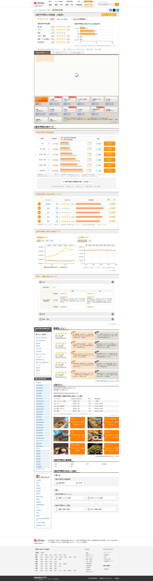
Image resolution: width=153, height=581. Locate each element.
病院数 (38, 515)
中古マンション (81, 49)
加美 (48, 221)
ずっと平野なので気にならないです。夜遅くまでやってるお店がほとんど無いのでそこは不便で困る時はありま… (107, 336)
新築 (56, 4)
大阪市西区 (39, 393)
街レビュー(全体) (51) (41, 337)
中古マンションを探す (96, 498)
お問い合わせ (107, 559)
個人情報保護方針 (92, 578)
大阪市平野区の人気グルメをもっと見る (107, 456)
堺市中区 (38, 453)
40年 (51, 240)
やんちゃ (107, 445)
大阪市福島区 (39, 388)
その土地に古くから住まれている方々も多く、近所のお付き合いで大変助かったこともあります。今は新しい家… (83, 375)
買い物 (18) (39, 351)
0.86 (66, 110)
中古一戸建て (98, 49)
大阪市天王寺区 (40, 401)
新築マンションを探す (65, 498)
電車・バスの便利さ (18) (42, 362)
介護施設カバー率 (40, 525)
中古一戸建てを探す (96, 509)
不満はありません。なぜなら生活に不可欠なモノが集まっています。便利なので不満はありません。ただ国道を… (107, 375)
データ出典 (114, 122)
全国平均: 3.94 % (95, 104)
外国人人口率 (39, 496)
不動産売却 (79, 4)
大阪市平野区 (82, 241)
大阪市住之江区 (40, 438)
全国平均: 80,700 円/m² (40, 114)
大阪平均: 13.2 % (81, 113)
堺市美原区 (39, 466)
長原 (48, 217)
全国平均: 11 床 (80, 104)
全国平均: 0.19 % (95, 114)
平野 (48, 208)
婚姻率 (38, 499)
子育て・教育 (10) (40, 340)
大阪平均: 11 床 (80, 103)
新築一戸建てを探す (64, 509)
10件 (52, 36)
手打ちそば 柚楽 (75, 445)
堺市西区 (38, 458)
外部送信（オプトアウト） (105, 578)
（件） (77, 181)
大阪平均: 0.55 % (67, 113)
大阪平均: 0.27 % (95, 113)
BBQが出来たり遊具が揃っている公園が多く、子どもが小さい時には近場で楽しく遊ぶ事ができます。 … (83, 365)
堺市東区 (38, 456)
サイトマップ (107, 552)
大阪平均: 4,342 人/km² (54, 103)
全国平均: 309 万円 (109, 104)
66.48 (52, 110)
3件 (53, 33)
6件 (53, 30)
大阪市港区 (39, 395)
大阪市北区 (39, 443)
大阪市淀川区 (39, 432)
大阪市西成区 (39, 430)
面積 (37, 512)
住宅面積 (38, 502)
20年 (43, 240)
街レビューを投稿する (109, 14)
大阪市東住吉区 (40, 427)
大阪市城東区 (39, 419)
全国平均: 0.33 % (67, 114)
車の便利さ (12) (40, 359)
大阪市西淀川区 (40, 406)
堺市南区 (38, 461)
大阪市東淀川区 (40, 409)
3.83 (67, 100)
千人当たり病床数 (40, 522)
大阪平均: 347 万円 (109, 103)
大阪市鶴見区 (39, 435)
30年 (47, 240)
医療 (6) (38, 345)
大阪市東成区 (39, 411)
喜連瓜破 (48, 204)
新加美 (72, 464)
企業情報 (117, 578)
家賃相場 (106, 569)
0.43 (96, 110)
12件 (52, 42)
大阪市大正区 (39, 398)
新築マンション (71, 49)
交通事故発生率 (40, 504)
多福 (72, 431)
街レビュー (62, 19)
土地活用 (88, 567)
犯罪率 (38, 493)
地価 (37, 482)
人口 (37, 507)
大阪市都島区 (39, 385)
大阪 (89, 241)
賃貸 (50, 4)
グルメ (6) (38, 348)
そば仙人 (107, 431)
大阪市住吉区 (39, 425)
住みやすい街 (88, 4)
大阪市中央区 (39, 446)
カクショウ (74, 418)
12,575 (53, 100)
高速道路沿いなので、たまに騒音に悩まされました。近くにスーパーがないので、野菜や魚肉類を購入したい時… (107, 355)
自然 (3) (38, 370)
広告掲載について (108, 561)
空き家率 (38, 491)
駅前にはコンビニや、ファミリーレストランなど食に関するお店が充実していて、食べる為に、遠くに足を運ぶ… (83, 355)
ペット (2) (38, 356)
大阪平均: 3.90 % (95, 103)
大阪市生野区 (39, 414)
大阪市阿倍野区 (40, 422)
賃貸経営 (88, 569)
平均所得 (38, 488)
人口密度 (38, 480)
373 (108, 100)
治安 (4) (38, 367)
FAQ (105, 557)
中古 (61, 4)
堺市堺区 (38, 450)
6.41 (96, 100)
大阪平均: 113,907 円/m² (40, 113)
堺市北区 (38, 464)
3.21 (38, 100)
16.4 (80, 110)
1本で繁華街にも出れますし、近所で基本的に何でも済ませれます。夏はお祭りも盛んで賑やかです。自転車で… (83, 336)
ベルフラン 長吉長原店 (111, 418)
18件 (52, 26)
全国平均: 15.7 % (81, 114)
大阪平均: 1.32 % (67, 103)
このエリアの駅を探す (79, 19)
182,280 (39, 110)
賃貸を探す (70, 483)
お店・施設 (76, 52)
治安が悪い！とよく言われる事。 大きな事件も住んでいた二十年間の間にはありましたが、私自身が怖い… (107, 365)
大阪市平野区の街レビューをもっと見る (107, 381)
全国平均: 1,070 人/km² (54, 104)
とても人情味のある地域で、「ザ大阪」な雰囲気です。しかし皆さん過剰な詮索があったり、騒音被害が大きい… (83, 345)
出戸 (48, 212)
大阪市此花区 (39, 390)
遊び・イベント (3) (41, 354)
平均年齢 (38, 510)
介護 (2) (38, 343)
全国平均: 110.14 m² (53, 114)
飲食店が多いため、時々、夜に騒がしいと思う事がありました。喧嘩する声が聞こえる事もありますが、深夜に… (107, 345)
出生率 (38, 485)
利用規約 (106, 555)
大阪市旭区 (39, 417)
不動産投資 (88, 565)
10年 (38, 240)
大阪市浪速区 (39, 403)
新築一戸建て (90, 49)
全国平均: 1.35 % (67, 104)
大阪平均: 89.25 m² (53, 113)
